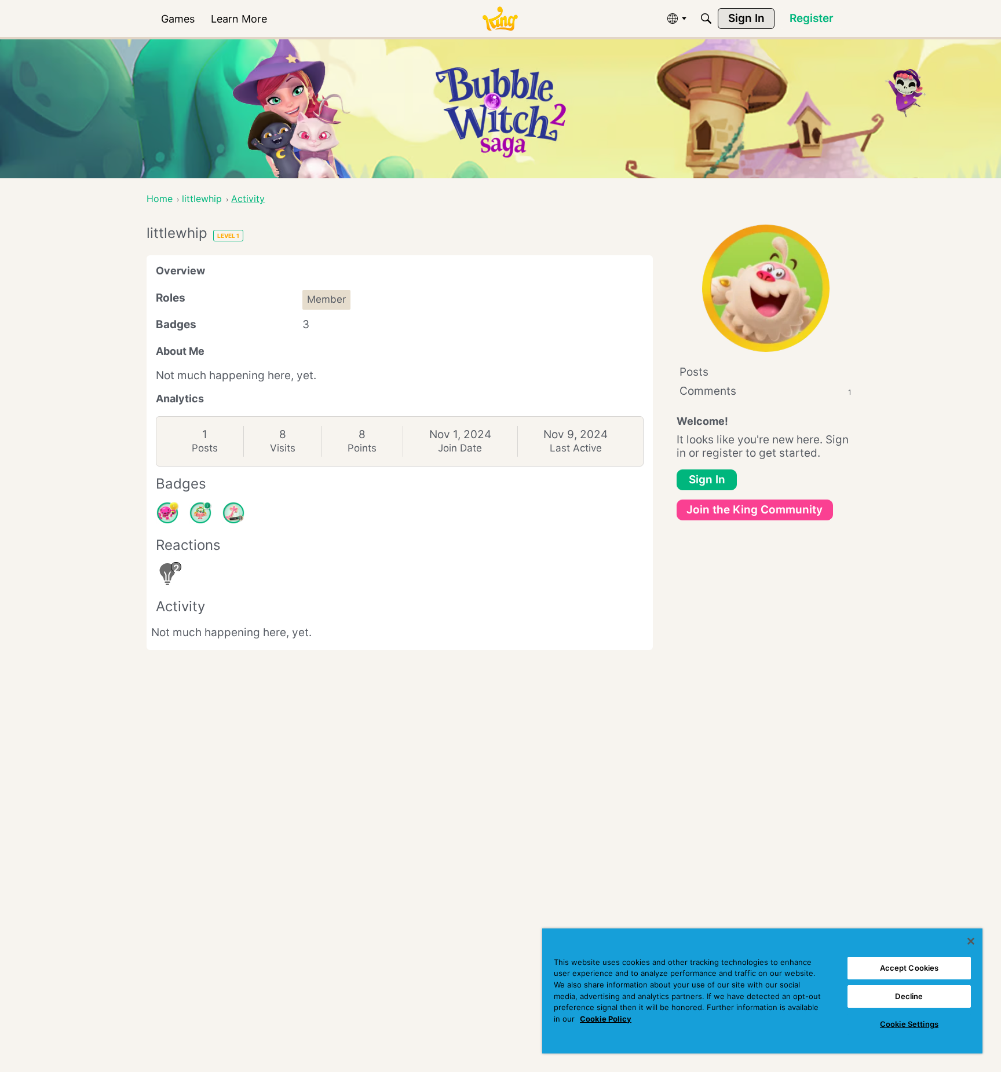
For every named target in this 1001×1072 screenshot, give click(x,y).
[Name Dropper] (233, 513)
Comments (765, 391)
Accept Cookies (909, 967)
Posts (205, 448)
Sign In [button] (707, 479)
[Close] (970, 941)
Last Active (576, 448)
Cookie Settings (909, 1024)
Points (362, 448)
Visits (282, 448)
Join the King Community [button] (754, 509)
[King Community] (500, 18)
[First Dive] (200, 513)
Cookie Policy (605, 1018)
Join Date (460, 448)
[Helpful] (167, 513)
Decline (909, 996)
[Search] (706, 18)
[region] (762, 990)
